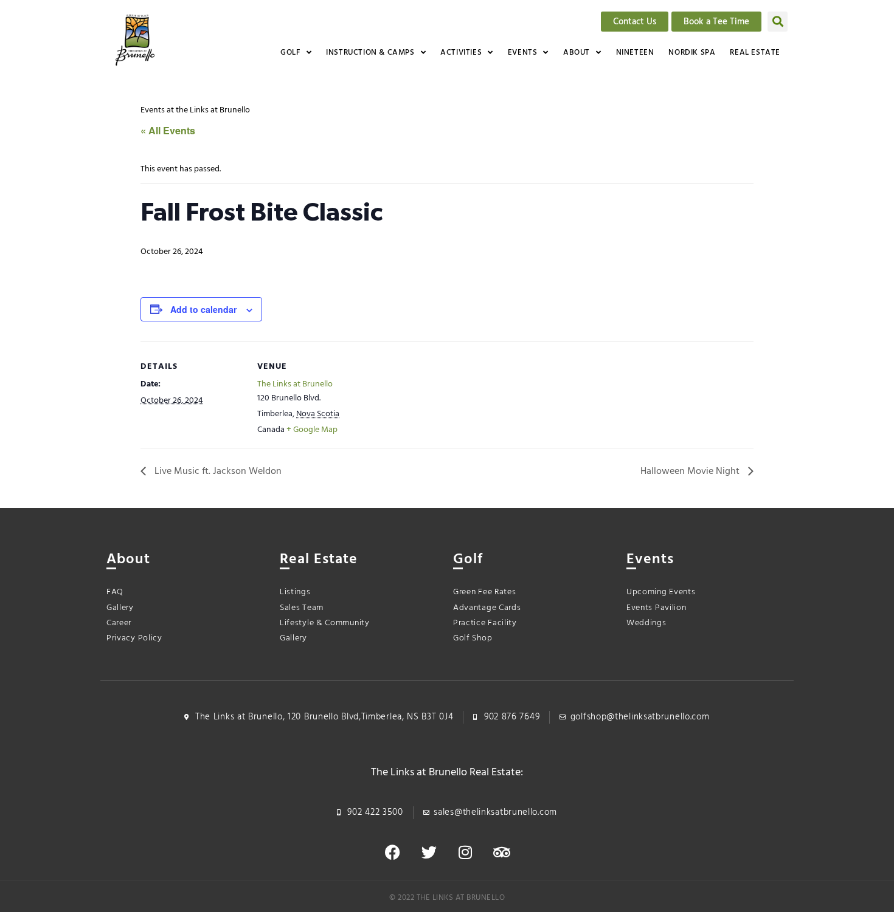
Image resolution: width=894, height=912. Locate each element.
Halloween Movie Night (691, 471)
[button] (778, 22)
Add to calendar (203, 309)
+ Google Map (312, 430)
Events (523, 52)
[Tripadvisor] (502, 852)
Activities (461, 52)
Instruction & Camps (370, 52)
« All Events (167, 130)
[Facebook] (392, 852)
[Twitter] (429, 852)
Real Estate (755, 52)
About (576, 52)
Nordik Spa (691, 52)
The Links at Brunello (295, 384)
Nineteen (635, 52)
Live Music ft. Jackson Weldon (217, 471)
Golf (290, 52)
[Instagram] (465, 852)
